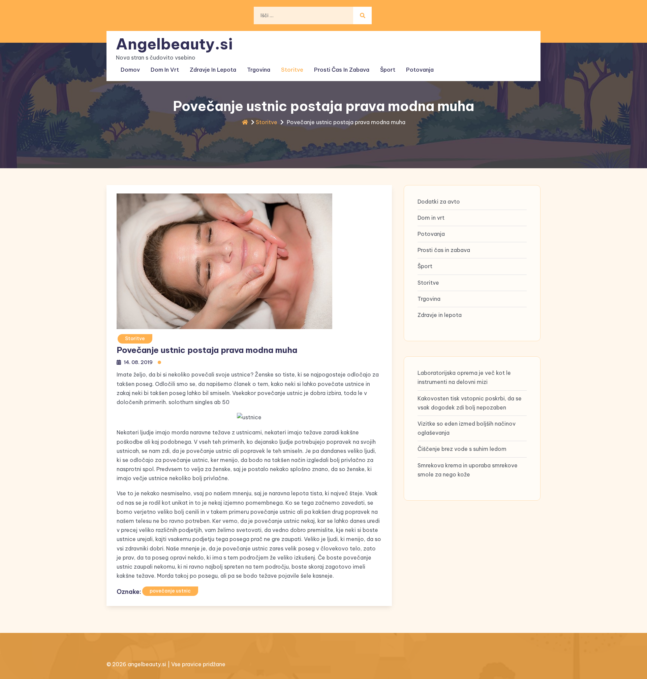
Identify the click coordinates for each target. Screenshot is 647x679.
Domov (130, 69)
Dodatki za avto (439, 201)
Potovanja (420, 69)
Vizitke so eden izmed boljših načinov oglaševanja (467, 428)
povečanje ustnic (170, 591)
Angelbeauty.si (174, 43)
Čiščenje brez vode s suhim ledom (462, 449)
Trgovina (258, 69)
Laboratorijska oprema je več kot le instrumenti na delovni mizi (464, 378)
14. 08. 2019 (138, 362)
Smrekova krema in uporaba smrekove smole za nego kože (468, 470)
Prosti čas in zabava (341, 69)
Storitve (292, 69)
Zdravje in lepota (213, 69)
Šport (387, 69)
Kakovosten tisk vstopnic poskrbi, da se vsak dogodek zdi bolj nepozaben (470, 403)
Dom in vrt (165, 69)
